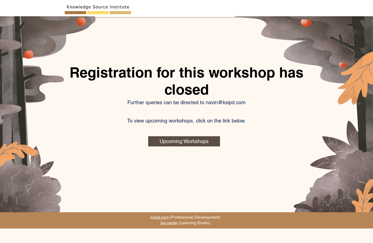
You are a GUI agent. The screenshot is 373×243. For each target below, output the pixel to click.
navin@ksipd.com (226, 102)
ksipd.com (159, 217)
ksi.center (169, 222)
